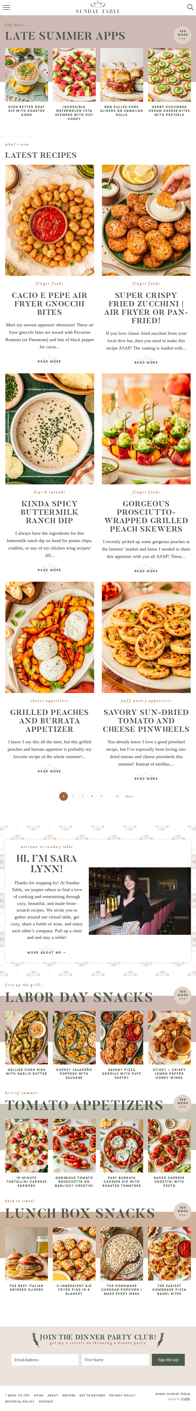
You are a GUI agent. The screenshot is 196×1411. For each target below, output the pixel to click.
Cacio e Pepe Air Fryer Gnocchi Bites (50, 303)
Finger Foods (50, 284)
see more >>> (183, 35)
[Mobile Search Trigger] (189, 10)
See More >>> (183, 995)
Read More (49, 363)
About (52, 1395)
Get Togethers (92, 1395)
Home (38, 1395)
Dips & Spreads (50, 493)
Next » (129, 796)
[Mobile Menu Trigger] (7, 10)
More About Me (45, 952)
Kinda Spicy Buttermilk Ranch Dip (50, 512)
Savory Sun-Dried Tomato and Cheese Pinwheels (146, 720)
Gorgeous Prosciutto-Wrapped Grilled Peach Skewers (146, 516)
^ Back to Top (17, 1395)
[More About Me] (140, 901)
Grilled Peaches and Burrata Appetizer (49, 720)
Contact (46, 1402)
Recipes (68, 1395)
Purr (185, 1399)
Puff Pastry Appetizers (146, 701)
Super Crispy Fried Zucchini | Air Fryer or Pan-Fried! (146, 308)
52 (117, 796)
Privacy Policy (122, 1395)
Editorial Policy (20, 1402)
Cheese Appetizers (50, 701)
